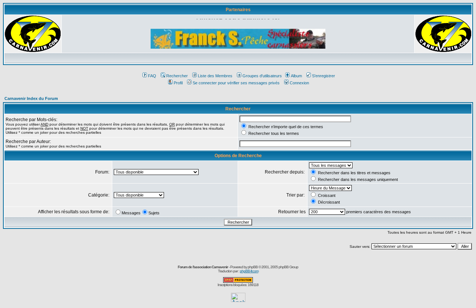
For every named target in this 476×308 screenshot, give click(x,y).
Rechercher (177, 76)
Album (296, 76)
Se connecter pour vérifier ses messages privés (236, 83)
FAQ (152, 76)
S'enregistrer (323, 76)
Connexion (299, 83)
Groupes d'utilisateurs (262, 76)
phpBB (253, 267)
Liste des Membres (215, 76)
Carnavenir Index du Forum (31, 98)
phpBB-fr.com (249, 271)
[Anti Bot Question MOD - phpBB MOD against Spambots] (238, 281)
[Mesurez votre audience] (238, 300)
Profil (178, 83)
